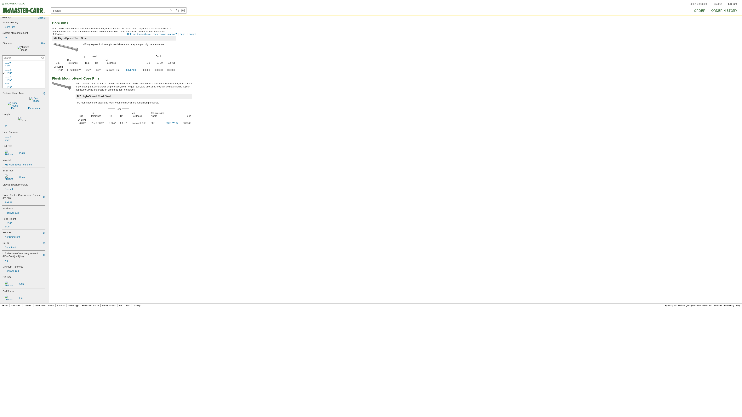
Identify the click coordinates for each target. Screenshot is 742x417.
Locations (15, 305)
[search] (43, 58)
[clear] (171, 10)
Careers (61, 305)
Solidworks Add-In (90, 305)
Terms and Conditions (712, 305)
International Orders (44, 305)
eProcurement (109, 305)
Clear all (41, 18)
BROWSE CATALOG (15, 4)
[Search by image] (183, 10)
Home (5, 305)
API (120, 305)
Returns (27, 305)
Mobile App (73, 305)
